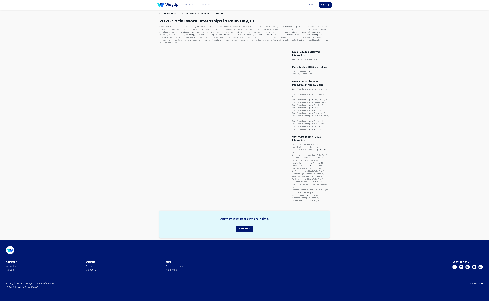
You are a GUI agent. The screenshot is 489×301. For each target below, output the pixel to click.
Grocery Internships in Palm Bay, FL (306, 198)
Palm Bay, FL (220, 13)
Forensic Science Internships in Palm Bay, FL (310, 190)
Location (205, 13)
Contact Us (92, 270)
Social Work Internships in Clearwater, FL (309, 113)
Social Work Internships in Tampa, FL (307, 126)
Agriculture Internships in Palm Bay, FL (307, 158)
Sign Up (325, 5)
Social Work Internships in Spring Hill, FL (308, 110)
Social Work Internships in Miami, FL (306, 129)
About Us (11, 266)
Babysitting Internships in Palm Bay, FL (308, 168)
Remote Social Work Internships (305, 59)
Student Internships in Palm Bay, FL (306, 160)
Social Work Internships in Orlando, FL (307, 121)
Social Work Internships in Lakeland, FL (308, 108)
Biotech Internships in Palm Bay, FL (306, 147)
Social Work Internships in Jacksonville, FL (309, 124)
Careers (10, 270)
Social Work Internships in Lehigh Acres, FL (309, 100)
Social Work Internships (301, 71)
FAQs (89, 266)
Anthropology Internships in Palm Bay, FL (309, 174)
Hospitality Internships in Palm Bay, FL (307, 163)
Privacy (10, 283)
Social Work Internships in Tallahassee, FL (309, 102)
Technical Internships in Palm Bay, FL (307, 166)
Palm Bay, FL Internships (302, 74)
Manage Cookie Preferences (39, 283)
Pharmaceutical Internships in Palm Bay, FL (309, 176)
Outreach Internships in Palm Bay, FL (307, 195)
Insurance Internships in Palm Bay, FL (307, 182)
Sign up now (244, 229)
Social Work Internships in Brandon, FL (308, 105)
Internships (191, 13)
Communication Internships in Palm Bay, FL (309, 155)
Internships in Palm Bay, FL (303, 193)
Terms (19, 283)
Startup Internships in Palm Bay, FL (306, 144)
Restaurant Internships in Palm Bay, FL (307, 179)
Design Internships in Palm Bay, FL (306, 201)
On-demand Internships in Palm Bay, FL (308, 171)
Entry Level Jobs (174, 266)
